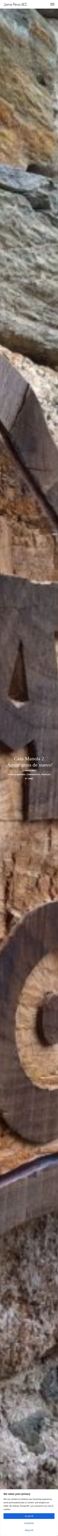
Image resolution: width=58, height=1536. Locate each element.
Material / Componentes (28, 775)
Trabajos (45, 775)
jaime (30, 779)
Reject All (29, 1530)
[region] (29, 1512)
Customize (29, 1523)
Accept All (29, 1516)
